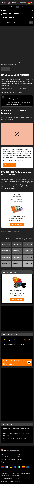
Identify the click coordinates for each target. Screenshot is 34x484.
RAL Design (11, 14)
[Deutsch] (30, 2)
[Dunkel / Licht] (17, 7)
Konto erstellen (17, 104)
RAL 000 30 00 (6, 251)
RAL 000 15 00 (6, 244)
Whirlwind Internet (15, 481)
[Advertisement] (17, 42)
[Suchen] (31, 22)
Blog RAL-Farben (8, 425)
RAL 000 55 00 (28, 257)
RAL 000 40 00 (28, 251)
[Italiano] (19, 467)
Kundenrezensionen (10, 334)
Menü (5, 10)
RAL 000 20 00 (17, 244)
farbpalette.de (11, 450)
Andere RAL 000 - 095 (11, 239)
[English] (6, 467)
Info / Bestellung (9, 165)
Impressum (4, 473)
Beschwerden (5, 475)
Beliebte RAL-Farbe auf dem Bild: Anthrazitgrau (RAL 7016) (16, 434)
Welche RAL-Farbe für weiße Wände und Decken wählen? (16, 440)
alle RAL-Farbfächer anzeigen (9, 231)
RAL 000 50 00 (17, 257)
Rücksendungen (25, 473)
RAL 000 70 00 (28, 264)
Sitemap (12, 473)
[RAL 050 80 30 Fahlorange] (17, 134)
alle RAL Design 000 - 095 (24, 239)
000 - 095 (10, 83)
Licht (21, 7)
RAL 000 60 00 (6, 264)
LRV (2, 92)
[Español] (23, 467)
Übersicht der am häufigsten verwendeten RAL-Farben (16, 429)
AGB (18, 473)
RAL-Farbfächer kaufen (10, 272)
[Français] (15, 467)
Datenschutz (15, 475)
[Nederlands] (2, 467)
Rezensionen (16, 360)
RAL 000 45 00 (6, 257)
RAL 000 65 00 (17, 264)
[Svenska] (27, 467)
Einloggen (6, 69)
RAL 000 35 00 (17, 251)
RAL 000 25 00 (28, 244)
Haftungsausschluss (7, 478)
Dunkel (13, 7)
